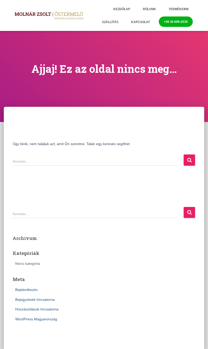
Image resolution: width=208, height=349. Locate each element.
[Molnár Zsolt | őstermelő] (49, 16)
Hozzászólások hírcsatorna (37, 309)
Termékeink (179, 9)
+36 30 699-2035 (176, 22)
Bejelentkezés (26, 290)
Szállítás (110, 22)
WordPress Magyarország (36, 319)
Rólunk (149, 9)
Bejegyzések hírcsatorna (35, 300)
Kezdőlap (121, 9)
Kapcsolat (140, 22)
